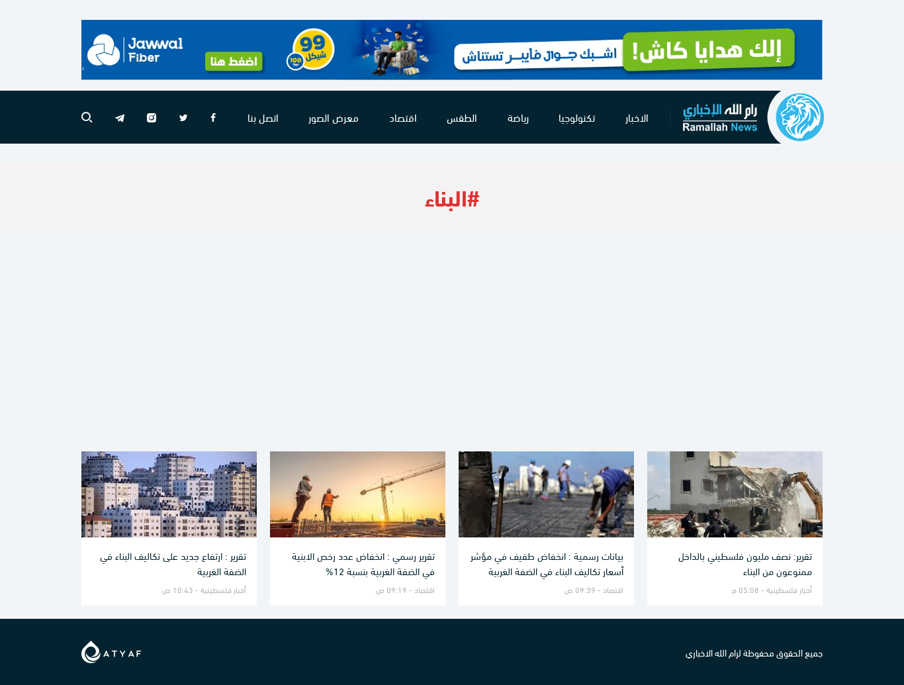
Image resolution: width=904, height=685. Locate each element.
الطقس (462, 116)
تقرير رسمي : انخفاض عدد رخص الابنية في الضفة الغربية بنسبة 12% (363, 563)
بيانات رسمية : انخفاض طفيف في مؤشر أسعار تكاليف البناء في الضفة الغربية (547, 563)
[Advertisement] (452, 342)
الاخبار (637, 116)
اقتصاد (403, 116)
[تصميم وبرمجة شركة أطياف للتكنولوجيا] (111, 649)
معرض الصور (333, 116)
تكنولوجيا (577, 116)
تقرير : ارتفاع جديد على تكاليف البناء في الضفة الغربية (173, 563)
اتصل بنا (263, 116)
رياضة (518, 116)
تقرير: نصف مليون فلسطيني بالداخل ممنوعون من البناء (745, 563)
